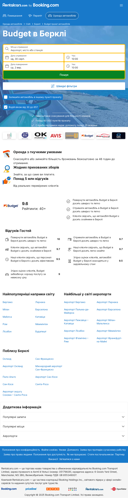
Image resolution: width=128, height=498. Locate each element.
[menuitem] (12, 15)
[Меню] (121, 5)
